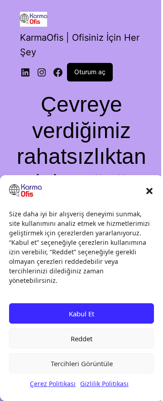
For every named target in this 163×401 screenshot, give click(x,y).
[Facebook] (58, 72)
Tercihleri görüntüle (82, 363)
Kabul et (81, 313)
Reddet (81, 338)
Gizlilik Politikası (104, 383)
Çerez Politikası (53, 383)
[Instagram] (41, 72)
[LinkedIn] (25, 72)
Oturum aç (89, 72)
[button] (149, 191)
